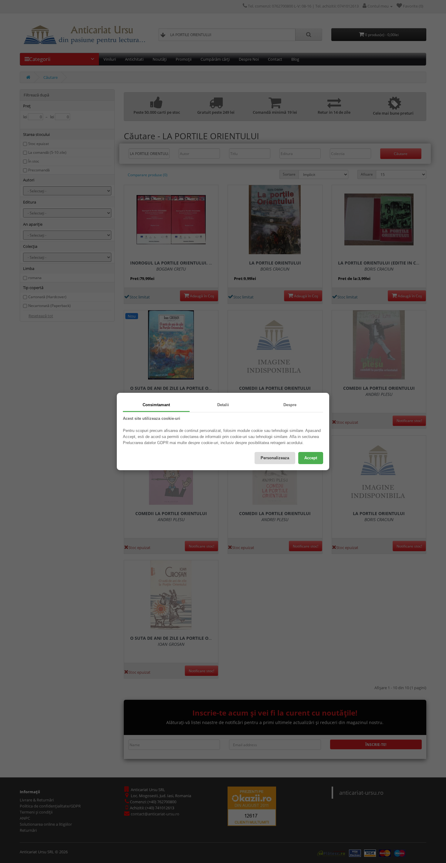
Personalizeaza (275, 458)
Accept (310, 458)
